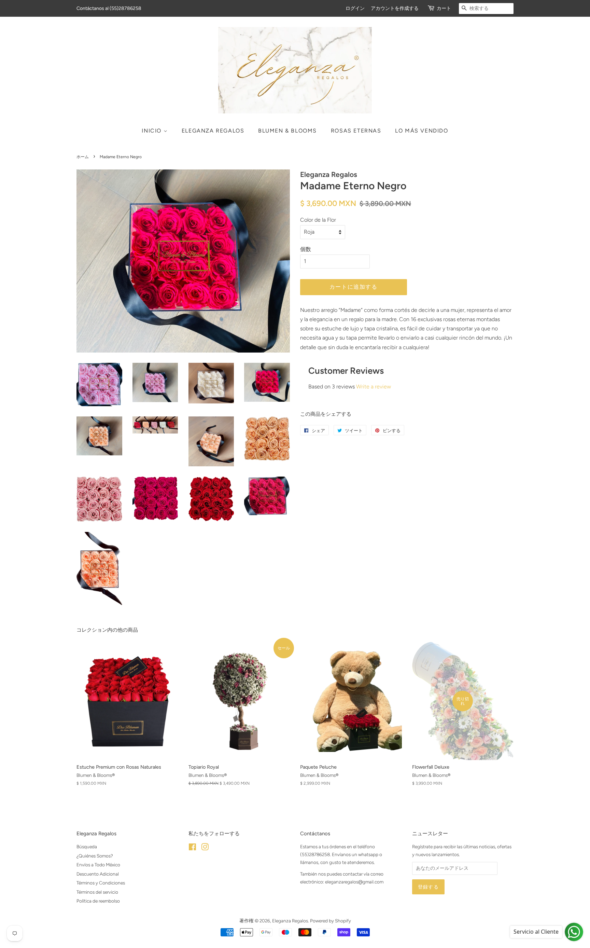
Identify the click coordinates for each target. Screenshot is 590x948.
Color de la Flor (318, 220)
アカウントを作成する (395, 8)
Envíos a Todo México (98, 864)
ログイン (355, 8)
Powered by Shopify (330, 920)
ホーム (82, 156)
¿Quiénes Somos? (94, 855)
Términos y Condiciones (100, 882)
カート (444, 8)
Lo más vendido (421, 130)
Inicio (152, 130)
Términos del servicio (97, 892)
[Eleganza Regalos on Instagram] (205, 848)
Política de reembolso (98, 901)
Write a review (373, 386)
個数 (305, 249)
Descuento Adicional (97, 874)
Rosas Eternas (356, 130)
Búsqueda (86, 846)
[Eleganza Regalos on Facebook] (192, 848)
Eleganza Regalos (213, 130)
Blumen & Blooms (287, 130)
